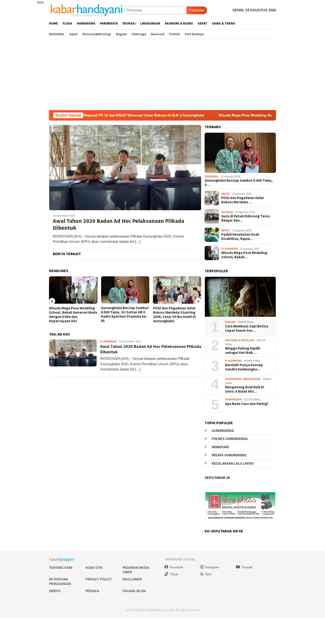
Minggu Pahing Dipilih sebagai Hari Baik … (242, 350)
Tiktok (174, 574)
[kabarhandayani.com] (86, 10)
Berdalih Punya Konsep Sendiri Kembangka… (244, 367)
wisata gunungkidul (229, 455)
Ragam (230, 322)
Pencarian (197, 10)
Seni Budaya (251, 379)
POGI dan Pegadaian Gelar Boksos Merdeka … (242, 200)
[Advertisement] (162, 74)
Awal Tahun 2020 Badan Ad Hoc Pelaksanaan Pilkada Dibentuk (118, 224)
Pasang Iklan (134, 591)
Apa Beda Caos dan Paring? (246, 404)
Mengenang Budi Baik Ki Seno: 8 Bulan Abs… (244, 389)
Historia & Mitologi (239, 340)
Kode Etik (94, 567)
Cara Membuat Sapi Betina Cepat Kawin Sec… (246, 328)
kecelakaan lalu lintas (233, 463)
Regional (212, 176)
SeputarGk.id (217, 477)
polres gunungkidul (230, 439)
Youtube (246, 567)
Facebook (176, 567)
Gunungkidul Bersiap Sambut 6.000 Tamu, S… (239, 182)
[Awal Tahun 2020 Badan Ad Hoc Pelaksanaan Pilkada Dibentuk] (125, 167)
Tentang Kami (60, 567)
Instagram (212, 567)
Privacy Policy (99, 579)
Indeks (55, 591)
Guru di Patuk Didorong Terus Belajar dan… (245, 218)
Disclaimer (132, 579)
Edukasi (227, 212)
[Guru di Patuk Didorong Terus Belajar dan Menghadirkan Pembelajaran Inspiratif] (177, 290)
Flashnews (108, 341)
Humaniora (233, 379)
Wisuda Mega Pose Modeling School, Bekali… (244, 255)
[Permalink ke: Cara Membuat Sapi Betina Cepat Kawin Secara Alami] (240, 297)
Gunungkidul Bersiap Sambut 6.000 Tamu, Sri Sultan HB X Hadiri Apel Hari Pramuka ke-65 (73, 314)
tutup (40, 2)
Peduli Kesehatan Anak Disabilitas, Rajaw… (240, 236)
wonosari (220, 447)
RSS (208, 574)
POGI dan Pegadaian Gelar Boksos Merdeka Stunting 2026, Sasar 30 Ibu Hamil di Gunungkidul (122, 314)
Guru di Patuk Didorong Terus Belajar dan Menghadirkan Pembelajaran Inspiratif (176, 314)
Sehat (225, 193)
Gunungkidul (223, 431)
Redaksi (92, 591)
